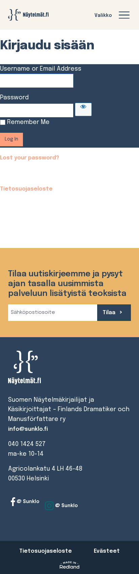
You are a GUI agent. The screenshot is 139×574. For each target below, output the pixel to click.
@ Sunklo (27, 501)
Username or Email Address (40, 69)
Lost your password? (29, 158)
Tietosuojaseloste (26, 189)
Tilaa (110, 313)
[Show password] (83, 109)
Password (14, 98)
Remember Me (28, 122)
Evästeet (107, 551)
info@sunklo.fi (28, 429)
